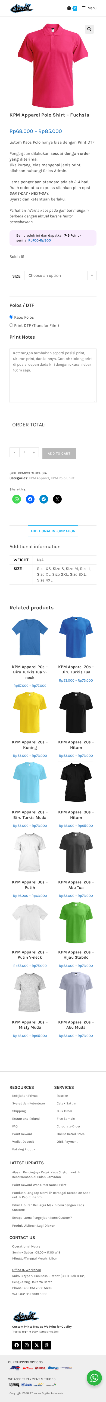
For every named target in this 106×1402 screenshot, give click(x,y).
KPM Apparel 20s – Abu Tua (76, 885)
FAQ (15, 1126)
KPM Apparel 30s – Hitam (76, 815)
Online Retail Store (71, 1134)
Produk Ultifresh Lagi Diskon (33, 1226)
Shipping (19, 1111)
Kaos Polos (24, 317)
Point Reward (22, 1134)
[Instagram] (26, 1345)
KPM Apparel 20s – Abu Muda (76, 1025)
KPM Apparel (39, 478)
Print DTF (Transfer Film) (36, 325)
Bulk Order (64, 1111)
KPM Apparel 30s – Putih (30, 885)
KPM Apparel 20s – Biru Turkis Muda (30, 815)
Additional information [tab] (53, 531)
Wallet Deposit (23, 1142)
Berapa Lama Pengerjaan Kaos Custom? (42, 1218)
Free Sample (66, 1119)
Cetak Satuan (67, 1103)
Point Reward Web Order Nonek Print (39, 1185)
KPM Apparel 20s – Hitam (76, 745)
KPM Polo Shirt (62, 478)
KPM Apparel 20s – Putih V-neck (30, 955)
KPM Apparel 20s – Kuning (30, 745)
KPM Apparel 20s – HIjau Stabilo (76, 955)
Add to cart (59, 453)
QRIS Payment (67, 1142)
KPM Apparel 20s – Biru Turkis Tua (76, 669)
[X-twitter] (36, 1345)
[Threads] (46, 1345)
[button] (89, 29)
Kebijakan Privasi (25, 1096)
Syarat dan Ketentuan (28, 1103)
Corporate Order (68, 1126)
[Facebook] (16, 1345)
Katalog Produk (23, 1149)
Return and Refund (26, 1119)
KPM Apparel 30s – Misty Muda (30, 1025)
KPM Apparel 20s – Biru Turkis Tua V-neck (30, 672)
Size (16, 276)
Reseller (62, 1096)
